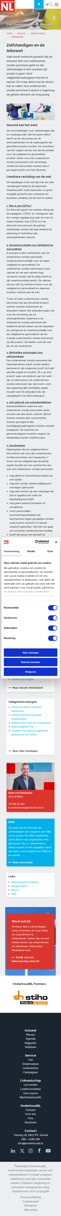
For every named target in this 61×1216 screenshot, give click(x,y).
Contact (30, 1110)
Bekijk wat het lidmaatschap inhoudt (25, 959)
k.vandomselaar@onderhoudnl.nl (26, 807)
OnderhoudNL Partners (29, 984)
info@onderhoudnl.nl (30, 1143)
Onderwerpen (30, 1064)
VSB (13, 893)
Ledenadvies (31, 1068)
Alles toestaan (30, 652)
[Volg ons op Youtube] (48, 1151)
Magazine (30, 1043)
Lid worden (30, 1084)
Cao (30, 1059)
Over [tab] (50, 551)
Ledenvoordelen (30, 1089)
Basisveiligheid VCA (22, 726)
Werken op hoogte (22, 679)
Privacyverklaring (30, 1197)
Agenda (30, 1038)
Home (9, 33)
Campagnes (30, 1072)
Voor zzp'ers (30, 1093)
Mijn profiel (30, 1209)
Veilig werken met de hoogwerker (31, 722)
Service (21, 33)
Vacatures (30, 1122)
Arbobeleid (17, 37)
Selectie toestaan (30, 662)
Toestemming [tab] (11, 551)
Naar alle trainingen (25, 750)
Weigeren (30, 671)
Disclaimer (30, 1205)
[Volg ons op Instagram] (31, 1151)
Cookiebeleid (30, 1201)
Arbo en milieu (37, 33)
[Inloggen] (39, 4)
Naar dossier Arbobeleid (28, 687)
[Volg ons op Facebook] (39, 1151)
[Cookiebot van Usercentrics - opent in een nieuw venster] (36, 542)
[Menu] (56, 4)
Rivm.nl (15, 890)
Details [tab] (31, 551)
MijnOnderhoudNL (31, 1097)
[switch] (52, 617)
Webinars (30, 1047)
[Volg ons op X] (22, 1152)
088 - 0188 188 (30, 1139)
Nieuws (30, 1034)
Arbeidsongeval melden (25, 882)
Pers (30, 1118)
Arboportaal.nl (19, 886)
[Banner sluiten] (56, 542)
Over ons (30, 1114)
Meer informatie (23, 862)
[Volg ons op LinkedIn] (13, 1151)
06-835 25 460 (16, 804)
